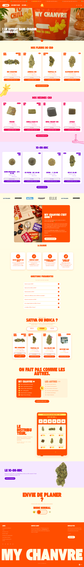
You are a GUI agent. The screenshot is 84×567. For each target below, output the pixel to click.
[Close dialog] (60, 265)
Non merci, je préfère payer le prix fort (32, 300)
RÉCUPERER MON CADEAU (32, 297)
